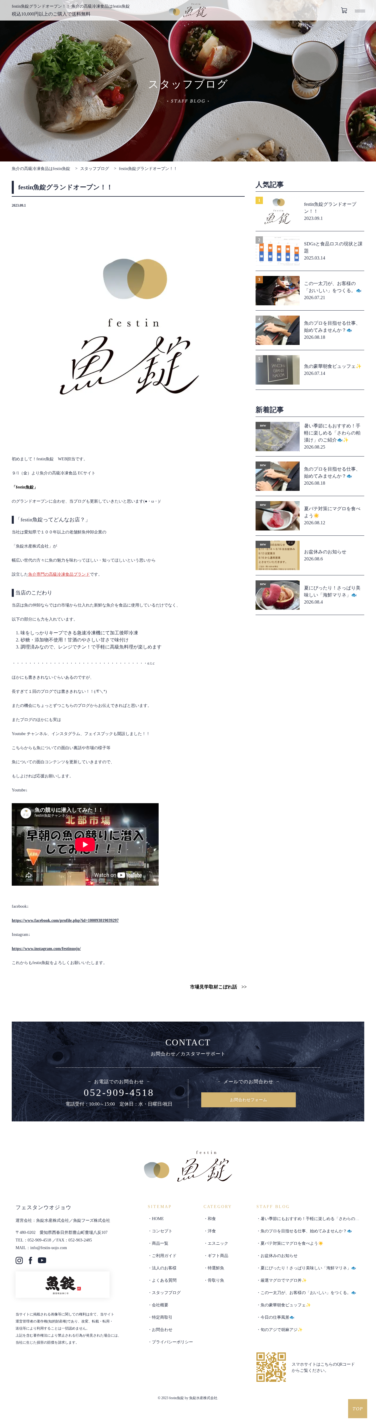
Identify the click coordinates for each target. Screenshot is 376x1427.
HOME (158, 1219)
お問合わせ (162, 1329)
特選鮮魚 (216, 1268)
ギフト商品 (218, 1256)
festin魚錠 (188, 10)
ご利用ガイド (164, 1256)
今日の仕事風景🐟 (277, 1317)
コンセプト (162, 1231)
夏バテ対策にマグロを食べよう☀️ (292, 1243)
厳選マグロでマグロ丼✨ (284, 1280)
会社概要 (160, 1305)
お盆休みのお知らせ (279, 1256)
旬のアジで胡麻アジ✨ (282, 1329)
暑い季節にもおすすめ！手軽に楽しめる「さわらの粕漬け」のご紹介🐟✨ (307, 1221)
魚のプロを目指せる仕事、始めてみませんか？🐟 (306, 1231)
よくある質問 (164, 1280)
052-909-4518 (119, 1092)
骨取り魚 (216, 1280)
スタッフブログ (94, 168)
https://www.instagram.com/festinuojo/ (46, 948)
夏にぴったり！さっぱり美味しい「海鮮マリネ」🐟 (308, 1268)
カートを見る (344, 10)
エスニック (218, 1243)
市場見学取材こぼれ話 (213, 986)
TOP (357, 1408)
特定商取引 (162, 1317)
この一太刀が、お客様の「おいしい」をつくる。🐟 (308, 1292)
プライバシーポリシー (172, 1342)
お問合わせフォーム (248, 1100)
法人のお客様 (164, 1268)
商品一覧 (160, 1243)
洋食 (212, 1231)
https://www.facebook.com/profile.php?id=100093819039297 (65, 920)
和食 (212, 1219)
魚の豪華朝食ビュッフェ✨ (286, 1305)
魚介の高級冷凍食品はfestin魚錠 (41, 168)
